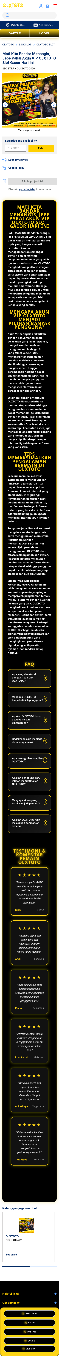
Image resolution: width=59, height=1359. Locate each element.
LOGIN (44, 33)
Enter (41, 148)
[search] (29, 15)
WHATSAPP (31, 1312)
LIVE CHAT (31, 1350)
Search (7, 15)
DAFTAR (15, 33)
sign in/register (27, 189)
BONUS (31, 1339)
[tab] (16, 1266)
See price (11, 1254)
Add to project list (32, 181)
